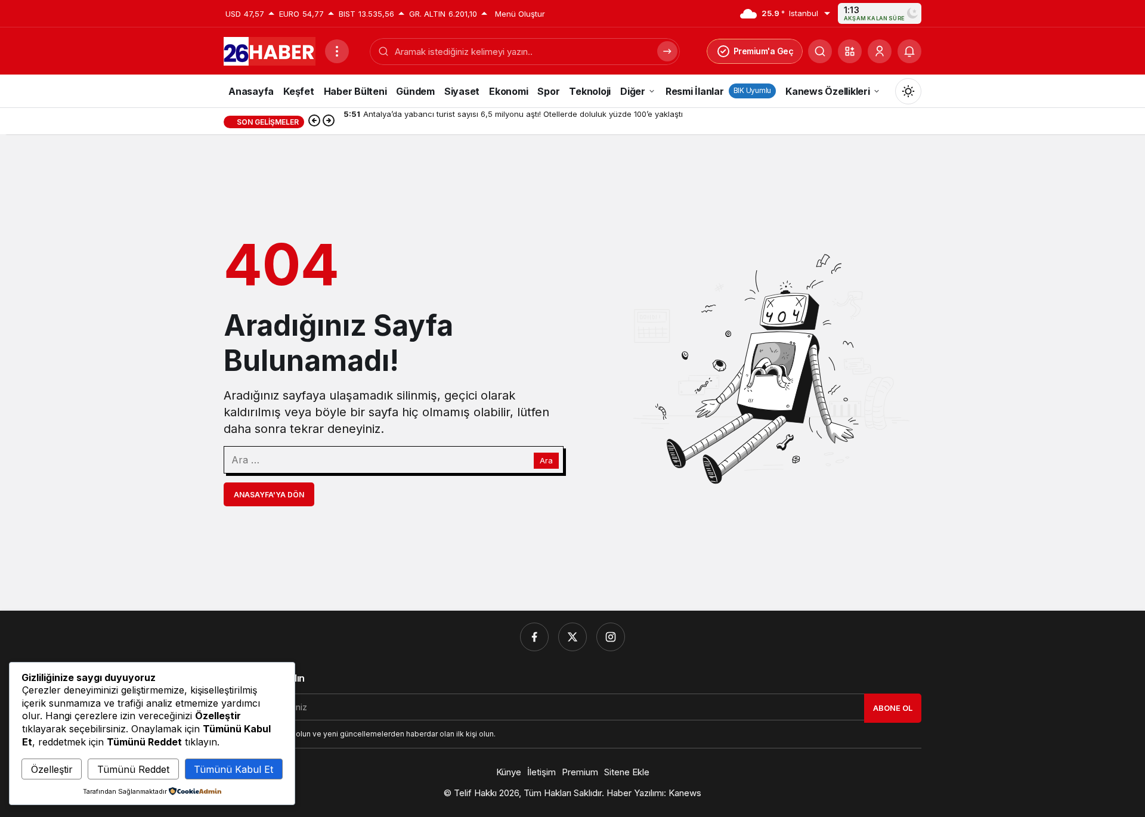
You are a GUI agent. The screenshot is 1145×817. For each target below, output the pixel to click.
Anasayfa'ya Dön (269, 494)
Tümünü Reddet (133, 769)
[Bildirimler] (909, 51)
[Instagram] (610, 637)
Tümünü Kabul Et (233, 769)
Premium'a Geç (764, 51)
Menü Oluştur (520, 13)
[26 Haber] (269, 50)
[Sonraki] (328, 122)
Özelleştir (52, 769)
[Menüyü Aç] (337, 51)
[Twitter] (572, 637)
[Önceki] (314, 122)
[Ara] (820, 51)
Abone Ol (892, 708)
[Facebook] (534, 637)
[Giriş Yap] (880, 51)
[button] (850, 51)
